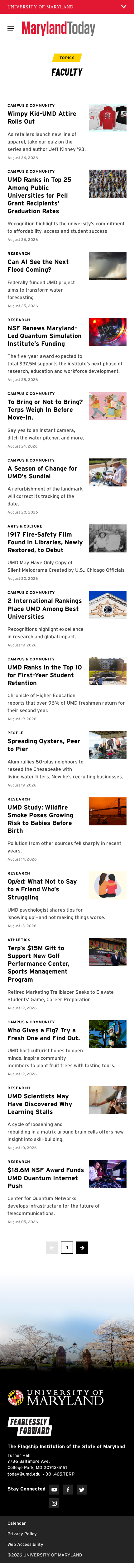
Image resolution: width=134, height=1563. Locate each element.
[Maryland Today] (58, 28)
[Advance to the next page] (82, 1247)
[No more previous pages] (52, 1247)
